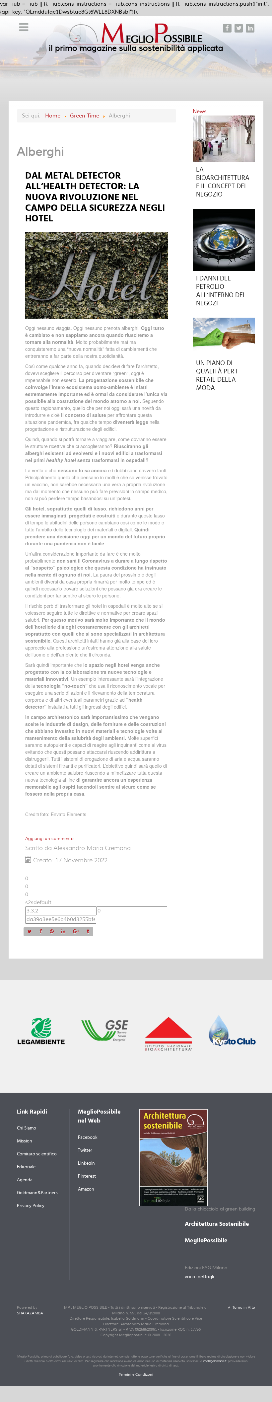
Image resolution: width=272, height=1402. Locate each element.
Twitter (85, 1150)
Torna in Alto (243, 1307)
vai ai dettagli (199, 1277)
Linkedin (86, 1163)
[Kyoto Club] (232, 1030)
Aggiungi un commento (49, 838)
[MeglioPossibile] (137, 36)
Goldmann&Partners (37, 1193)
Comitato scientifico (37, 1154)
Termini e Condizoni (136, 1374)
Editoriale (26, 1167)
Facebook (88, 1137)
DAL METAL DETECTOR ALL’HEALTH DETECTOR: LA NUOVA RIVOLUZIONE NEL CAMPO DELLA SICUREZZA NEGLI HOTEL (95, 197)
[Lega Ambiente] (41, 1031)
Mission (24, 1141)
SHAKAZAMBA (30, 1313)
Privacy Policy (30, 1206)
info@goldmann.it (214, 1361)
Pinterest (87, 1176)
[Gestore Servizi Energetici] (104, 1030)
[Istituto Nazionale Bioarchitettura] (168, 1033)
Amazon (86, 1189)
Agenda (25, 1180)
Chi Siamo (26, 1128)
